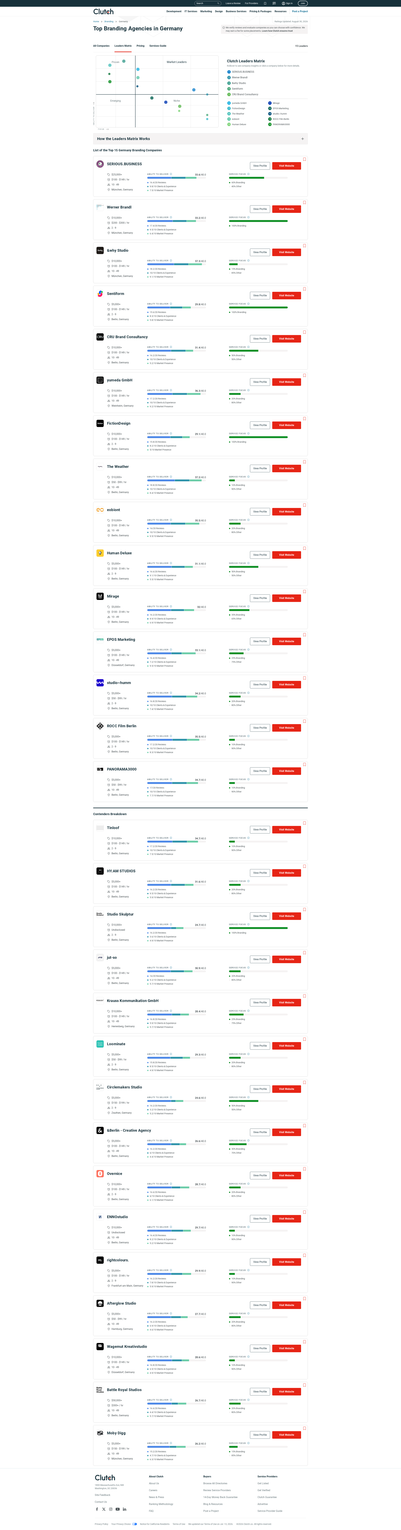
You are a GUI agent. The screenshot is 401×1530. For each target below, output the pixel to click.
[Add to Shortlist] (304, 159)
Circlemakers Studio (124, 1087)
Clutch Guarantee (267, 1497)
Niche (177, 100)
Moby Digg (116, 1433)
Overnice (114, 1173)
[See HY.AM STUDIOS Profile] (100, 871)
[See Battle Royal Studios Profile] (100, 1390)
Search (199, 3)
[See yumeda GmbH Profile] (100, 380)
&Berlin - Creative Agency (129, 1130)
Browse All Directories (215, 1483)
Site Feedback (102, 1495)
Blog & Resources (213, 1504)
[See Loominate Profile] (100, 1044)
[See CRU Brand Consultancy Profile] (100, 337)
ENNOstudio (117, 1217)
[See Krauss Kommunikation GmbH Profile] (100, 1000)
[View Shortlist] (265, 3)
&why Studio (117, 250)
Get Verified (264, 1490)
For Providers (251, 3)
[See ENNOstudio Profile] (100, 1217)
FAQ (151, 1510)
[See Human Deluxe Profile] (100, 553)
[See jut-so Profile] (100, 957)
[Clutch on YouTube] (117, 1509)
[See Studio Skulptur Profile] (100, 914)
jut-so (112, 957)
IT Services (191, 11)
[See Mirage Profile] (100, 596)
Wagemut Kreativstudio (127, 1346)
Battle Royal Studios (124, 1390)
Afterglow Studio (121, 1303)
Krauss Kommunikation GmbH (133, 1001)
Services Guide (157, 45)
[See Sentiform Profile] (100, 293)
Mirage (113, 596)
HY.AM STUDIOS (121, 871)
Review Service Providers (217, 1490)
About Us (154, 1483)
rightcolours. (118, 1260)
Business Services (236, 11)
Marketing (206, 11)
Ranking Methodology (161, 1504)
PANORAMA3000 (122, 769)
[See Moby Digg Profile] (100, 1433)
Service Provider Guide (270, 1510)
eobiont (113, 510)
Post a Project (300, 11)
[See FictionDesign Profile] (100, 423)
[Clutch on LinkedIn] (124, 1509)
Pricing (140, 45)
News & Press (156, 1497)
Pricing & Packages (260, 11)
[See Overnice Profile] (100, 1173)
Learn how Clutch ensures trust (277, 31)
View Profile (260, 165)
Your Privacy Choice (121, 1524)
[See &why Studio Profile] (100, 250)
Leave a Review (233, 3)
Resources (280, 11)
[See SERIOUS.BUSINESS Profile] (100, 164)
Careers (153, 1490)
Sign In (289, 3)
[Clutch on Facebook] (97, 1509)
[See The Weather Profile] (100, 466)
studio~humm (119, 683)
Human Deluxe (119, 553)
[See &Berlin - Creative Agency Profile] (100, 1130)
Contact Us (101, 1501)
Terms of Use (179, 1524)
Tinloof (113, 828)
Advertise (263, 1504)
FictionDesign (118, 423)
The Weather (118, 466)
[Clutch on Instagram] (111, 1509)
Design (219, 11)
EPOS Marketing (121, 639)
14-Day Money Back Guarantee (220, 1497)
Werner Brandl (119, 207)
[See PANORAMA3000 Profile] (100, 769)
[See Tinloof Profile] (100, 828)
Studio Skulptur (120, 914)
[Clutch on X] (104, 1509)
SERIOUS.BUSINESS (124, 164)
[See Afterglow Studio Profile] (100, 1303)
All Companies (101, 45)
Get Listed (263, 1483)
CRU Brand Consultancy (127, 337)
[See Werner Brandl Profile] (100, 207)
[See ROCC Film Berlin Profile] (100, 726)
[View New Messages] (274, 3)
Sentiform (115, 293)
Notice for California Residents (154, 1524)
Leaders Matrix (123, 45)
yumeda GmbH (119, 380)
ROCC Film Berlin (121, 726)
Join (303, 3)
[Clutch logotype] (103, 11)
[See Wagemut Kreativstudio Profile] (100, 1346)
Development (174, 11)
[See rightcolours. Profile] (100, 1260)
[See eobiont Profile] (100, 510)
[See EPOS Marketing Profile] (100, 639)
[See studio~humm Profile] (100, 683)
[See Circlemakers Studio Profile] (100, 1087)
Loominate (116, 1044)
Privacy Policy (101, 1524)
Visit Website (286, 165)
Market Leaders (177, 62)
